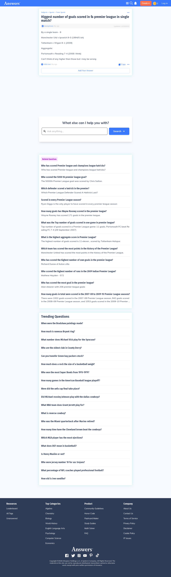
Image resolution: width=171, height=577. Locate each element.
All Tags (9, 513)
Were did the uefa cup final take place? (60, 388)
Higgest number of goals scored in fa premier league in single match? (85, 19)
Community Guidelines (94, 508)
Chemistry (49, 513)
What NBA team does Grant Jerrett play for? (62, 405)
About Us (127, 508)
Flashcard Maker (91, 518)
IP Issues (127, 538)
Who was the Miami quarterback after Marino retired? (68, 421)
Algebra (48, 508)
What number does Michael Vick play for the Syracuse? (68, 339)
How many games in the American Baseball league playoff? (70, 380)
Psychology (50, 533)
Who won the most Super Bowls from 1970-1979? (65, 372)
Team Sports (60, 12)
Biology (48, 518)
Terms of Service (130, 518)
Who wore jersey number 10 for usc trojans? (63, 462)
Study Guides (90, 523)
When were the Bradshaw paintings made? (62, 323)
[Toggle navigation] (127, 3)
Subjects (44, 12)
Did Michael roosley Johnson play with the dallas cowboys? (70, 396)
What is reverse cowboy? (53, 413)
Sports (51, 12)
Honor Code (89, 513)
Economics (50, 543)
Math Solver (89, 528)
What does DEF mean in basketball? (59, 445)
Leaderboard (11, 508)
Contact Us (128, 513)
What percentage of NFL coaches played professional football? (72, 470)
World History (51, 523)
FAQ (86, 533)
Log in (165, 3)
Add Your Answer (85, 70)
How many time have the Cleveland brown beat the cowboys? (71, 429)
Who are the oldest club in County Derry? (61, 347)
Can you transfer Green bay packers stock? (62, 356)
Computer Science (53, 538)
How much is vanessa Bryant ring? (58, 331)
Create (145, 3)
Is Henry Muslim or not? (53, 454)
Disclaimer (127, 528)
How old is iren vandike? (53, 478)
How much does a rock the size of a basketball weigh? (68, 364)
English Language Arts (55, 528)
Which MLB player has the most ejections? (62, 437)
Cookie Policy (129, 533)
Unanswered (11, 518)
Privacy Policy (129, 523)
